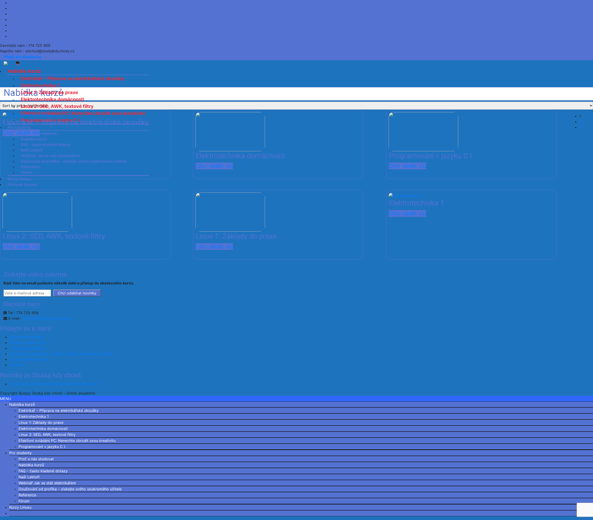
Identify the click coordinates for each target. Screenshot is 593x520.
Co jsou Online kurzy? (28, 359)
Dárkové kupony (24, 513)
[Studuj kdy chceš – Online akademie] (11, 63)
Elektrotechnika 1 (40, 85)
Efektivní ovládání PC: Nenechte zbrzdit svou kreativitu (67, 440)
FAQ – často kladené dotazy (43, 471)
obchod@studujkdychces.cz (47, 318)
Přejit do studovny (22, 56)
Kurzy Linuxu (20, 507)
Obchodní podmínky (27, 337)
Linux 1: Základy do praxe (49, 92)
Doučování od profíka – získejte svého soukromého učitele (60, 353)
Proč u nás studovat (36, 459)
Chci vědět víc (21, 132)
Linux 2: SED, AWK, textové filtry (57, 106)
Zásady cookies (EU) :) (29, 342)
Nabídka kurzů (24, 71)
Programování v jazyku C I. (42, 446)
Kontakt (16, 364)
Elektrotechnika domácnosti (52, 99)
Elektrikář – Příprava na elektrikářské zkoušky (72, 78)
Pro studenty (20, 453)
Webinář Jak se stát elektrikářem (47, 483)
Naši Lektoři (29, 477)
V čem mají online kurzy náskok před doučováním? (54, 383)
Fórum (24, 501)
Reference (27, 495)
